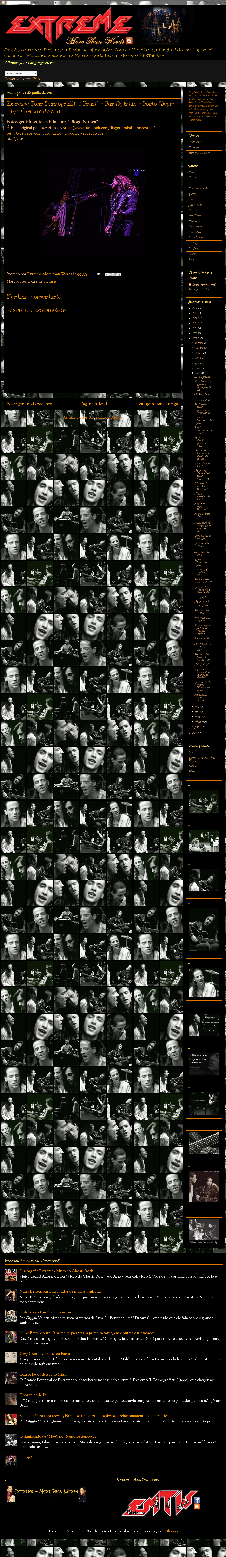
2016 (194, 334)
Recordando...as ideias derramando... (201, 698)
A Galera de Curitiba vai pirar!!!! (201, 562)
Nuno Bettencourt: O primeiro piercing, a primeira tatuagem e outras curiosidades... (88, 1333)
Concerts (192, 183)
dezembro (199, 343)
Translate (39, 79)
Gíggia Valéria (195, 205)
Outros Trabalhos (196, 237)
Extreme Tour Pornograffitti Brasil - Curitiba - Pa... (202, 475)
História (193, 210)
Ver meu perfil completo (199, 289)
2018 (194, 323)
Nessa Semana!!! (201, 638)
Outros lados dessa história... (43, 1374)
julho (197, 368)
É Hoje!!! (26, 1457)
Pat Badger (194, 243)
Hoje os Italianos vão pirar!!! (202, 619)
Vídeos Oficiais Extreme (199, 153)
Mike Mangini (195, 227)
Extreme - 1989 (201, 602)
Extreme (192, 194)
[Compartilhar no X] (113, 274)
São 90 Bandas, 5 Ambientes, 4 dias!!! (202, 647)
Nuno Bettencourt (197, 232)
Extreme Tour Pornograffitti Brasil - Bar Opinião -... (202, 455)
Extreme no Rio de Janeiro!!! (202, 537)
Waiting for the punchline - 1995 (201, 572)
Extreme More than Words (204, 285)
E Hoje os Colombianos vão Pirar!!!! (203, 430)
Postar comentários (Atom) (99, 417)
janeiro (198, 727)
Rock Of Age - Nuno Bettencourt (200, 506)
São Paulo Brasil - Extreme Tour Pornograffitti (202, 397)
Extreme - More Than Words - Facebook (203, 759)
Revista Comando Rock (202, 515)
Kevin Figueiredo (196, 216)
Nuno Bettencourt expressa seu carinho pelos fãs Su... (202, 386)
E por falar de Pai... (35, 1395)
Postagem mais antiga (156, 404)
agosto (198, 363)
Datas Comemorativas (198, 188)
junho (198, 373)
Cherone (192, 178)
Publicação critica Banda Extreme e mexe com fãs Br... (202, 527)
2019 (194, 318)
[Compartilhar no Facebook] (116, 274)
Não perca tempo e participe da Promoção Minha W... (202, 630)
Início (191, 752)
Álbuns (192, 172)
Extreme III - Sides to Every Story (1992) (202, 590)
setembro (199, 358)
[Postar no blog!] (110, 274)
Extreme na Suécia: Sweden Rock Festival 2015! (202, 657)
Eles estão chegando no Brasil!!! (203, 612)
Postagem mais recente (29, 404)
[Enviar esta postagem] (98, 274)
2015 (194, 338)
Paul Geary (194, 248)
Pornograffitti (200, 597)
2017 (194, 328)
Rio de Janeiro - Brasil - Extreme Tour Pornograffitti (202, 409)
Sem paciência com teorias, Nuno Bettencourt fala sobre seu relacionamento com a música (94, 1416)
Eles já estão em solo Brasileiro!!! (202, 581)
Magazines (193, 221)
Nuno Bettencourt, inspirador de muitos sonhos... (60, 1291)
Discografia (194, 147)
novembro (199, 348)
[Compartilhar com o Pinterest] (119, 274)
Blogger (172, 1531)
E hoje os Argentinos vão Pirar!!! (202, 496)
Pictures (50, 281)
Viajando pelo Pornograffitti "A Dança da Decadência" (202, 673)
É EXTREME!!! (202, 606)
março (198, 717)
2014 (194, 733)
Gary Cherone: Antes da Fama (44, 1354)
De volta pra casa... (202, 377)
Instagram (193, 766)
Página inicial (93, 404)
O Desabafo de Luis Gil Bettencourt (200, 486)
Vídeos (191, 259)
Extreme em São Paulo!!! (201, 545)
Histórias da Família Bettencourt (46, 1312)
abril (197, 712)
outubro (199, 353)
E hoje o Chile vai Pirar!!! (202, 465)
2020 (195, 313)
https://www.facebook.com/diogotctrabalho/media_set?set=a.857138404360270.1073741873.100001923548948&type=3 (81, 130)
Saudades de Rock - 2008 (203, 554)
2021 (194, 308)
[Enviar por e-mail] (106, 274)
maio (197, 707)
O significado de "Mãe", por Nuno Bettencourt (57, 1436)
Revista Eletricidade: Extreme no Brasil (201, 442)
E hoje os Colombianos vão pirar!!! (203, 420)
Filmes (191, 199)
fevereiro (199, 722)
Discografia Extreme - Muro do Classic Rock (56, 1271)
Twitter (192, 772)
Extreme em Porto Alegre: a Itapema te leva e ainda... (202, 686)
